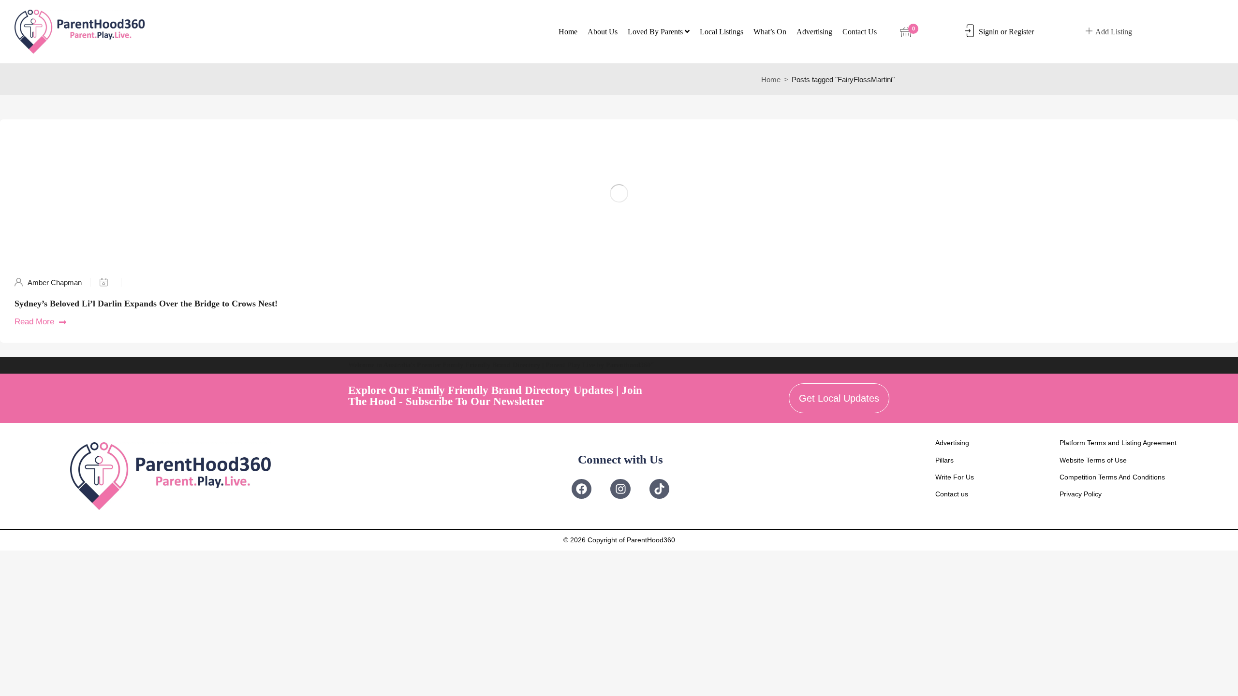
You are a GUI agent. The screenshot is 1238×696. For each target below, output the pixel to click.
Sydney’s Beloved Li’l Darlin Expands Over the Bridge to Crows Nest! (146, 303)
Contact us (859, 32)
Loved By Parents (656, 32)
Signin (989, 32)
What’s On (769, 32)
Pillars (944, 460)
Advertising (814, 32)
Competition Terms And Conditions (1112, 477)
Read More (34, 321)
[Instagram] (620, 489)
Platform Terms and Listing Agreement (1118, 443)
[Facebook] (581, 489)
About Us (603, 32)
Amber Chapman (55, 282)
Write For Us (954, 477)
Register (1021, 32)
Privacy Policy (1081, 494)
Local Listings (721, 32)
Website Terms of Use (1093, 460)
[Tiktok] (659, 489)
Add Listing (1113, 32)
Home (568, 32)
